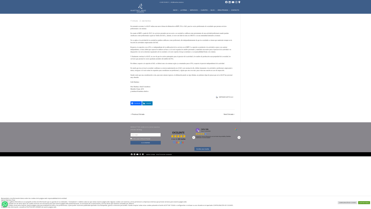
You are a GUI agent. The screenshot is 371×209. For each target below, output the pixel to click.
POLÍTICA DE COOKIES (164, 154)
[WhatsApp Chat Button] (5, 204)
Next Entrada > (229, 114)
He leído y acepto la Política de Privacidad (141, 139)
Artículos (135, 21)
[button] (239, 137)
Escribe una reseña (202, 149)
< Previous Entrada (137, 114)
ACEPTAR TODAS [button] (364, 202)
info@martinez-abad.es (177, 2)
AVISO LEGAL (150, 154)
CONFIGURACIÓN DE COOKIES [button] (347, 202)
